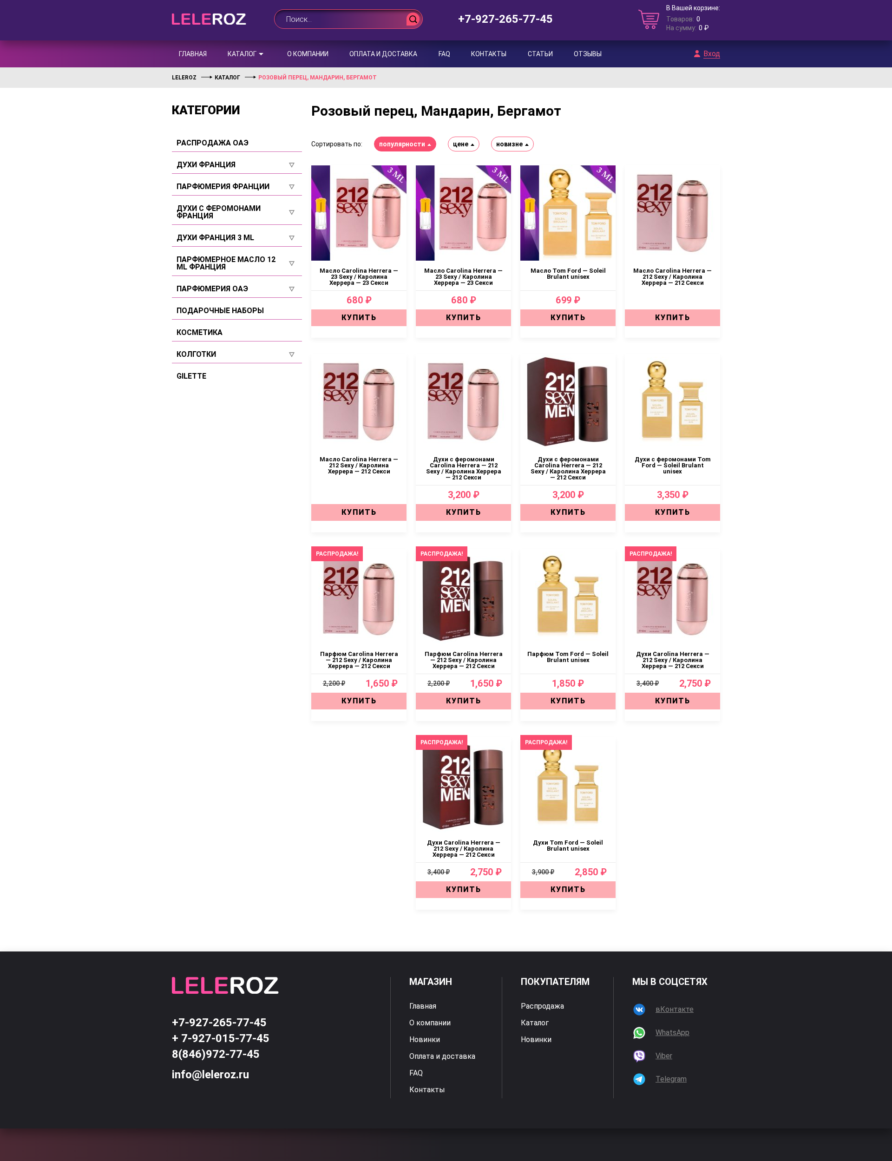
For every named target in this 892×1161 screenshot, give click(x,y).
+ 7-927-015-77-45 (220, 1038)
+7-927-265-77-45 (505, 19)
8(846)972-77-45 (216, 1054)
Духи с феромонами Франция (219, 212)
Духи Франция (206, 165)
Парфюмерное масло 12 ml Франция (226, 263)
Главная (193, 54)
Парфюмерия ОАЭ (212, 289)
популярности (402, 144)
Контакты (488, 54)
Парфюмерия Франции (223, 186)
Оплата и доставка (383, 54)
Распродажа (542, 1006)
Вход (711, 54)
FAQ (444, 54)
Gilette (191, 376)
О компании (307, 54)
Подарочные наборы (220, 311)
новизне (509, 144)
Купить (359, 317)
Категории (206, 110)
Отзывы (588, 54)
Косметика (200, 332)
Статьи (540, 54)
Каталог (242, 54)
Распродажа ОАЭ (213, 143)
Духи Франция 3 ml (215, 238)
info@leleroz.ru (210, 1074)
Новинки (424, 1039)
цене (460, 144)
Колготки (196, 354)
